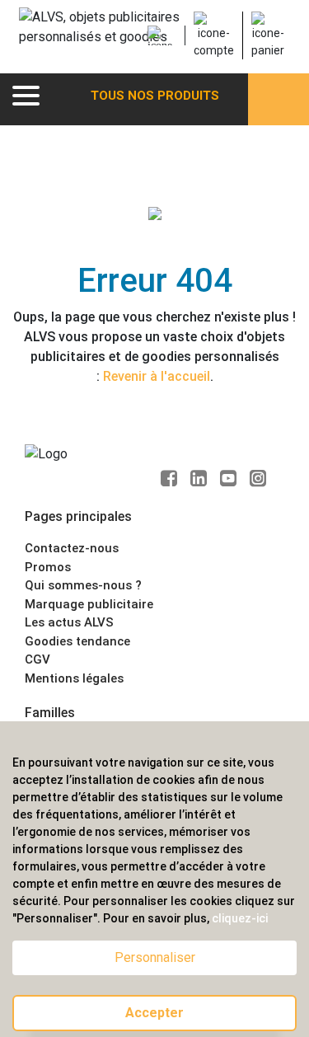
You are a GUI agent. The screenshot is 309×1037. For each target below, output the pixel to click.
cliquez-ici (240, 918)
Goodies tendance (77, 641)
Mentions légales (74, 678)
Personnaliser (155, 957)
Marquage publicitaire (89, 604)
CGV (37, 659)
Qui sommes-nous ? (83, 585)
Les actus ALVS (69, 622)
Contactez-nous (72, 548)
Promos (48, 567)
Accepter (154, 1013)
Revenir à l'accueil (156, 376)
